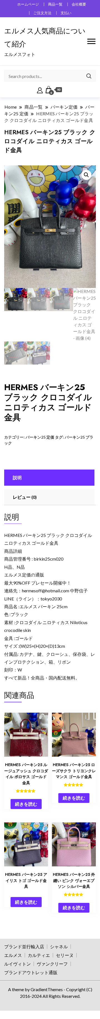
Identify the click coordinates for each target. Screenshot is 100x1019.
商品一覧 (55, 4)
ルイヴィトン (17, 963)
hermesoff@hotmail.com (45, 590)
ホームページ (28, 4)
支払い (66, 13)
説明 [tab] (17, 477)
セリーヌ (65, 955)
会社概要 (79, 4)
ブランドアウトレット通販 (31, 972)
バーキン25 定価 (40, 437)
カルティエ (39, 955)
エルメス (13, 955)
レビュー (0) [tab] (25, 497)
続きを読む (26, 804)
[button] (86, 175)
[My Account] (40, 90)
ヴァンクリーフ (52, 963)
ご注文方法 (42, 13)
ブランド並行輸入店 (24, 946)
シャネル (59, 946)
